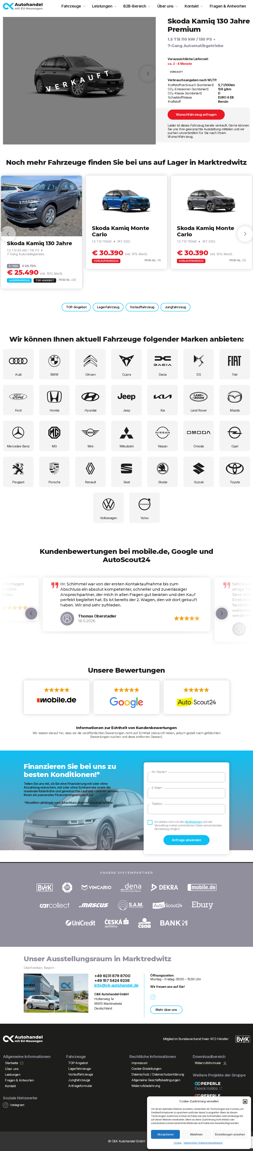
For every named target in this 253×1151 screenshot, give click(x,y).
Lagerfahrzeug (108, 307)
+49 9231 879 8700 (112, 975)
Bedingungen (193, 822)
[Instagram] (154, 997)
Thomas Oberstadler (97, 616)
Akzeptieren (165, 1134)
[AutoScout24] (196, 697)
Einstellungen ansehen (230, 1134)
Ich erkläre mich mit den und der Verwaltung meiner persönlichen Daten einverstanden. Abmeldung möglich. (188, 825)
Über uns (165, 6)
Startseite (11, 1063)
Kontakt (192, 6)
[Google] (126, 697)
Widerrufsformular (208, 1063)
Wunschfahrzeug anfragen (196, 114)
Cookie (178, 1142)
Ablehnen (196, 1134)
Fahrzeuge (71, 6)
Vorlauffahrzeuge (80, 1074)
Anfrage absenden (186, 840)
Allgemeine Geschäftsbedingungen (155, 1080)
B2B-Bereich (134, 6)
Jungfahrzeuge (79, 1080)
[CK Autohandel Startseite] (22, 6)
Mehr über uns (166, 1010)
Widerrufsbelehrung (145, 1086)
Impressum (139, 1063)
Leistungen (102, 6)
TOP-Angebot (76, 307)
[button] (245, 1101)
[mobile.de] (57, 697)
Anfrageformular (80, 1086)
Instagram (17, 1105)
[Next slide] (245, 234)
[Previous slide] (8, 234)
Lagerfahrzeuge (79, 1069)
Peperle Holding (206, 1088)
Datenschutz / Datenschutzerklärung (203, 1142)
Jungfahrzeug (175, 307)
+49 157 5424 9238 (112, 980)
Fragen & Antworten (228, 6)
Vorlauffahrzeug (142, 307)
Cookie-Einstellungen (146, 1069)
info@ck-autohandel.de (116, 985)
